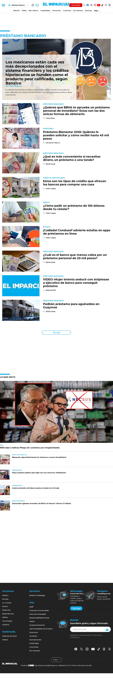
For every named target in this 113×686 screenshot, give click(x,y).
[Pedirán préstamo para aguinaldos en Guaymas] (21, 310)
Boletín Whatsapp (37, 595)
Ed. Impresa (78, 10)
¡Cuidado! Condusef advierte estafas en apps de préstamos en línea (76, 231)
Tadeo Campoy (51, 188)
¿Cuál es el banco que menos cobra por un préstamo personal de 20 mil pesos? (75, 256)
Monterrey (56, 10)
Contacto (33, 636)
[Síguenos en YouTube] (98, 4)
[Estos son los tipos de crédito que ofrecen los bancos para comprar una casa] (21, 187)
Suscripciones (35, 640)
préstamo (48, 128)
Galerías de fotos (9, 636)
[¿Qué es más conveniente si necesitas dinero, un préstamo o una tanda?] (21, 163)
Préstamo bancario (53, 104)
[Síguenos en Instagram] (95, 4)
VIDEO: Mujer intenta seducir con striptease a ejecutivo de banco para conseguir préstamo (76, 283)
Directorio (33, 632)
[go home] (10, 663)
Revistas (88, 10)
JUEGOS (16, 10)
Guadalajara (45, 10)
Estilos (5, 617)
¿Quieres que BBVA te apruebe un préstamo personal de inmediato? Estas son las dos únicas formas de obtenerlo (76, 111)
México (5, 595)
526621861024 (77, 594)
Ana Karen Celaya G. (53, 143)
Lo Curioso (6, 603)
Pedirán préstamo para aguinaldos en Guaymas (71, 305)
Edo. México (33, 10)
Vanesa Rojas (50, 118)
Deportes (6, 610)
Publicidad (34, 643)
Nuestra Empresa (37, 625)
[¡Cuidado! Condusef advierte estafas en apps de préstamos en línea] (21, 236)
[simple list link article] (56, 413)
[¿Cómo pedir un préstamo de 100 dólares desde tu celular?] (21, 212)
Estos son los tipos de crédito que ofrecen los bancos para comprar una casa (74, 182)
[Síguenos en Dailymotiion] (109, 649)
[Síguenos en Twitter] (91, 4)
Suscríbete (75, 5)
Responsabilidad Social (39, 618)
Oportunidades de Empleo (41, 629)
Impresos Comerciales (39, 610)
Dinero (5, 606)
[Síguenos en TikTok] (102, 4)
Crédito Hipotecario (54, 178)
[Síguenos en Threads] (106, 4)
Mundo (5, 599)
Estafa (46, 227)
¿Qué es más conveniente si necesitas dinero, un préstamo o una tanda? (71, 158)
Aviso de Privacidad (37, 614)
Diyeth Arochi (50, 164)
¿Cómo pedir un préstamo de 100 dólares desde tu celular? (74, 207)
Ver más (56, 332)
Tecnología (7, 621)
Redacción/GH (51, 290)
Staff (31, 607)
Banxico (9, 58)
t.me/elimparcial (103, 594)
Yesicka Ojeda (50, 311)
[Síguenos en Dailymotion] (109, 4)
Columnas (67, 10)
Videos (5, 640)
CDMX (24, 10)
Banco (46, 202)
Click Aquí (76, 608)
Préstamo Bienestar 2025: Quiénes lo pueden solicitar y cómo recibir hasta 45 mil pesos (76, 135)
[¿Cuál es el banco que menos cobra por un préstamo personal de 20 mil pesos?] (21, 261)
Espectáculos (8, 614)
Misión (32, 621)
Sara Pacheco (15, 86)
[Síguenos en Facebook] (87, 4)
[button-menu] (3, 5)
